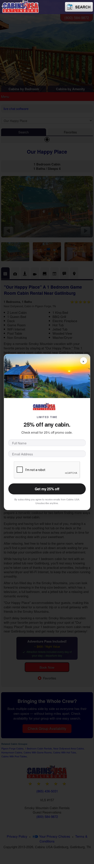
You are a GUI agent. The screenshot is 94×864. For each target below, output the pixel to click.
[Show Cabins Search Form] (79, 7)
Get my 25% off (47, 488)
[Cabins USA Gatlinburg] (25, 6)
